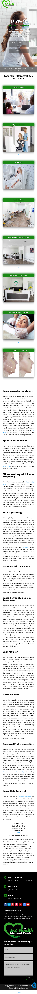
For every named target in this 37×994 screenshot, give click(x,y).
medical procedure (25, 797)
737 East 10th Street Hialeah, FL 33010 (20, 881)
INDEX (18, 993)
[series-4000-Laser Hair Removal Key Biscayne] (18, 230)
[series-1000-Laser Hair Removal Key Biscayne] (18, 117)
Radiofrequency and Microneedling (14, 772)
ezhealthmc (18, 831)
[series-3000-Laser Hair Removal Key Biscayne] (18, 192)
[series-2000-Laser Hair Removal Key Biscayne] (18, 154)
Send (29, 978)
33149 (18, 833)
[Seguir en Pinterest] (12, 904)
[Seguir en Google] (24, 904)
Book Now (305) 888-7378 (19, 44)
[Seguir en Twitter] (9, 904)
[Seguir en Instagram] (16, 904)
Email (10, 895)
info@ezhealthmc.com (18, 828)
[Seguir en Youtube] (28, 904)
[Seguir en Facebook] (5, 904)
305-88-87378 (18, 825)
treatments (6, 466)
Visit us (19, 51)
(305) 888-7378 (12, 890)
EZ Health (26, 547)
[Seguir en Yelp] (20, 904)
